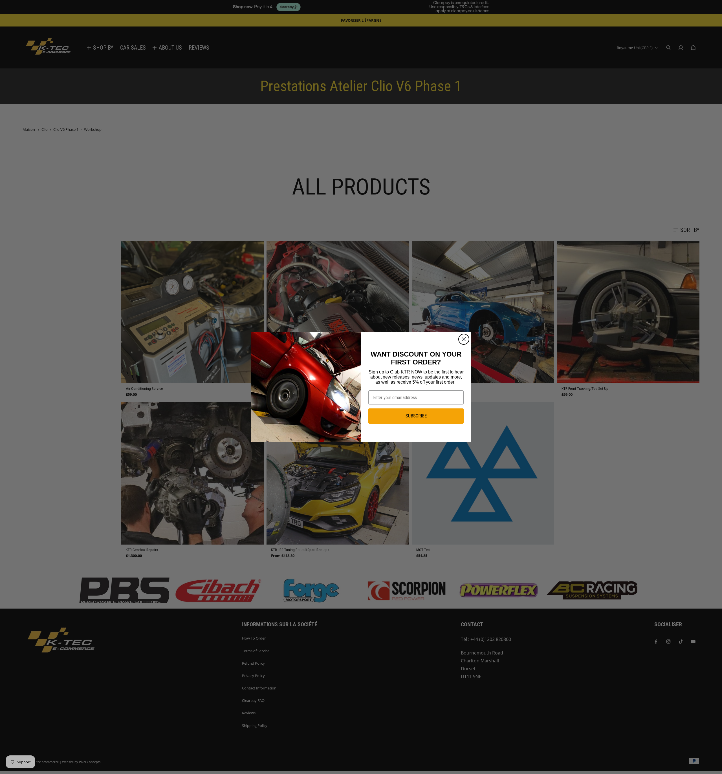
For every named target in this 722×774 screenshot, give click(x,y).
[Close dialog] (464, 339)
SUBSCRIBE (416, 416)
